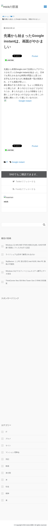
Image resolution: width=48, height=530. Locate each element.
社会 (7, 487)
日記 (7, 459)
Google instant (18, 162)
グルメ (8, 439)
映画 (7, 466)
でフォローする (25, 181)
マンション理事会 (12, 452)
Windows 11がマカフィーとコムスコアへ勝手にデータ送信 (26, 272)
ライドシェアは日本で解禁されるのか (20, 254)
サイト (8, 446)
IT (7, 162)
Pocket (35, 56)
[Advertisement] (19, 339)
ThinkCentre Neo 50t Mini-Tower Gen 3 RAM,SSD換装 (26, 282)
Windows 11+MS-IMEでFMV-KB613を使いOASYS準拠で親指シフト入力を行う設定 (26, 246)
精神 (7, 493)
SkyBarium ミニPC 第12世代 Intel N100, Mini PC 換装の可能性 (26, 262)
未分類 (8, 473)
